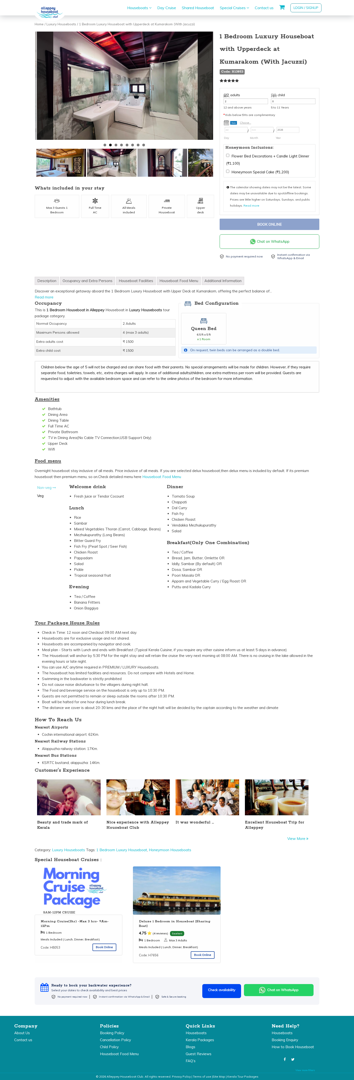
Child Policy (109, 1047)
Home (39, 24)
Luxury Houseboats (61, 24)
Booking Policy (112, 1033)
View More (296, 838)
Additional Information (223, 280)
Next (219, 87)
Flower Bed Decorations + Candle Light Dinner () (267, 160)
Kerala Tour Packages (242, 1076)
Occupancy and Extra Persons (87, 280)
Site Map (219, 1076)
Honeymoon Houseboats (170, 850)
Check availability (221, 990)
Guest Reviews (198, 1054)
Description (46, 280)
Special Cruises (233, 7)
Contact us (264, 7)
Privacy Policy (181, 1076)
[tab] (47, 281)
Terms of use (202, 1076)
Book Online (269, 224)
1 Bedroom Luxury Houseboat (121, 850)
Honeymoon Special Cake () (259, 172)
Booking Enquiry (285, 1040)
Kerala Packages (200, 1040)
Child (281, 95)
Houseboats (138, 7)
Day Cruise (166, 7)
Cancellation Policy (115, 1040)
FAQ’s (191, 1061)
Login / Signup (306, 8)
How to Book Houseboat (293, 1047)
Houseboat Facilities (136, 280)
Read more (251, 205)
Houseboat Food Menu (178, 280)
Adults (235, 95)
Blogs (190, 1047)
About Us (22, 1033)
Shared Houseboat (198, 7)
